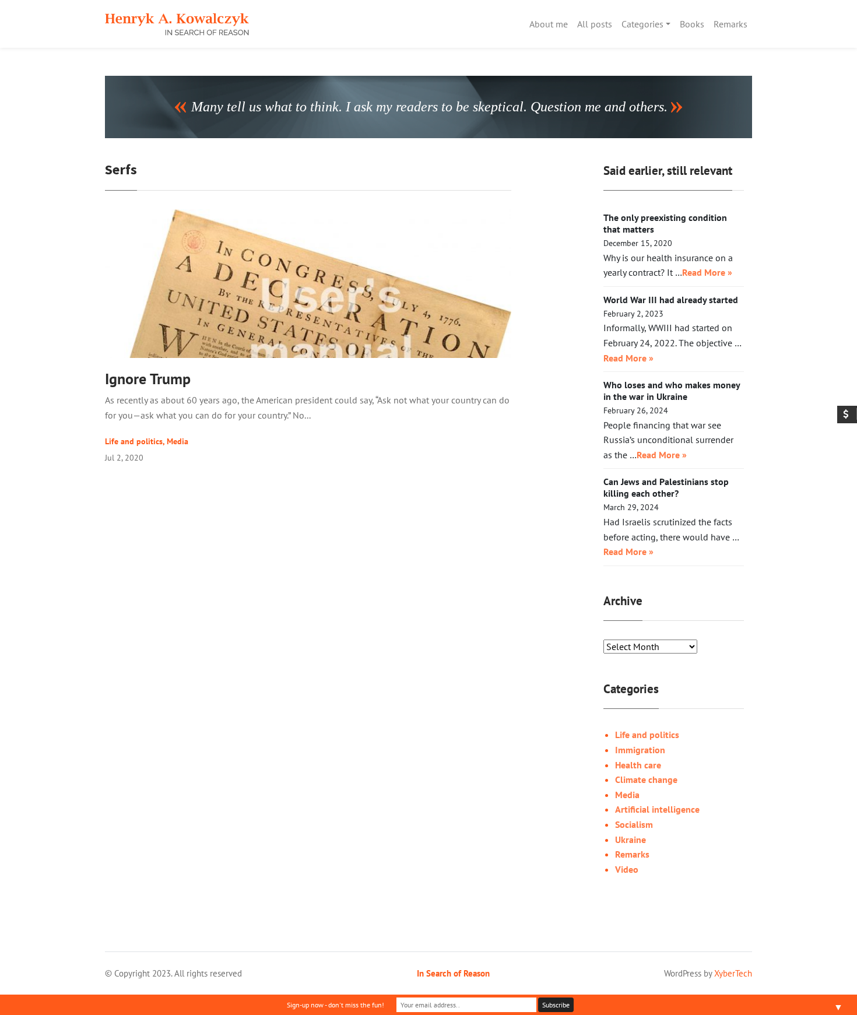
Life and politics (134, 441)
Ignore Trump (148, 378)
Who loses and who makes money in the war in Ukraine (671, 390)
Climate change (646, 779)
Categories (642, 24)
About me (548, 24)
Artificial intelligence (657, 809)
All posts (594, 24)
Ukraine (630, 839)
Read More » (707, 272)
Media (177, 441)
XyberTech (733, 973)
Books (692, 24)
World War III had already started (670, 299)
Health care (638, 765)
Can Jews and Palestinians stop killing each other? (666, 487)
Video (626, 869)
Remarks (730, 24)
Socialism (634, 824)
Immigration (640, 750)
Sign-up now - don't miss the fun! (335, 1004)
